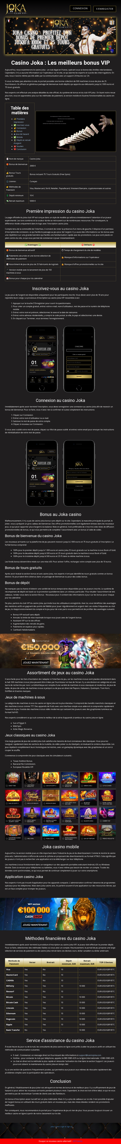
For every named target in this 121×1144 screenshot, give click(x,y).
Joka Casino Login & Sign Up (61, 1126)
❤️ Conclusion (20, 149)
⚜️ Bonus (18, 131)
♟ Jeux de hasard (21, 134)
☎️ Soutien (18, 146)
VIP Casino (77, 1141)
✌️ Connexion (20, 128)
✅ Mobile (18, 137)
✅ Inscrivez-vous (21, 125)
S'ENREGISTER (104, 8)
